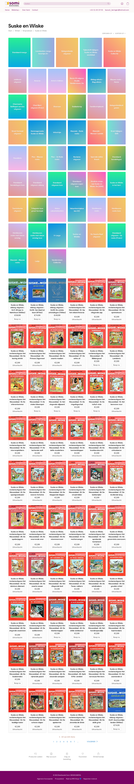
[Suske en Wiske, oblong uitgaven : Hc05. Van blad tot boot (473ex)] (37, 290)
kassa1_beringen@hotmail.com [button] (117, 10)
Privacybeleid (59, 779)
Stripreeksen (27, 31)
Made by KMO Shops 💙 (73, 779)
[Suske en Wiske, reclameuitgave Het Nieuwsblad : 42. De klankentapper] (57, 608)
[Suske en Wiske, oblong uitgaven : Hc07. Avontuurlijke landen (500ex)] (117, 700)
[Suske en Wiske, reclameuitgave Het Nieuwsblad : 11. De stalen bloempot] (37, 382)
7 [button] (74, 742)
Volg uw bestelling (67, 758)
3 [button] (60, 742)
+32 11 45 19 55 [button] (96, 10)
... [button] (77, 742)
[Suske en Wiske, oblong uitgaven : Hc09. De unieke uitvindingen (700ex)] (57, 290)
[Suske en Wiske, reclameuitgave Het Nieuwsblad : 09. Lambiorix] (117, 336)
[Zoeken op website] (108, 3)
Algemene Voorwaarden (45, 779)
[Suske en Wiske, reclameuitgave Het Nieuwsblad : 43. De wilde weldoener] (77, 608)
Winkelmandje (98, 757)
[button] (12, 3)
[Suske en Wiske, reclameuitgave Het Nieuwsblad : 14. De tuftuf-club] (97, 382)
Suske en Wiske (41, 31)
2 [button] (56, 742)
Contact (35, 10)
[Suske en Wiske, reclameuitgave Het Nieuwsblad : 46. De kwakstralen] (17, 654)
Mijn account (51, 757)
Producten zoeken (35, 757)
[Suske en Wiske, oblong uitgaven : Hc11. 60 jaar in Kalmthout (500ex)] (17, 290)
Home (7, 10)
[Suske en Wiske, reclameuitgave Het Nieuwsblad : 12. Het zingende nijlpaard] (57, 382)
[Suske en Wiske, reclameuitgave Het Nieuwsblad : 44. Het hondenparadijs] (97, 608)
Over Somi (26, 10)
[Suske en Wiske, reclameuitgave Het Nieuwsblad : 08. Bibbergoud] (97, 336)
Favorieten (83, 757)
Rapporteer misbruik (90, 779)
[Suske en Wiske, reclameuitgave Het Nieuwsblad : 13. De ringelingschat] (77, 382)
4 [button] (63, 742)
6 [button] (70, 742)
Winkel (17, 31)
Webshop (15, 10)
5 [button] (67, 742)
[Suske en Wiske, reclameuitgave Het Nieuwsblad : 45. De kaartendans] (117, 608)
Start (10, 31)
